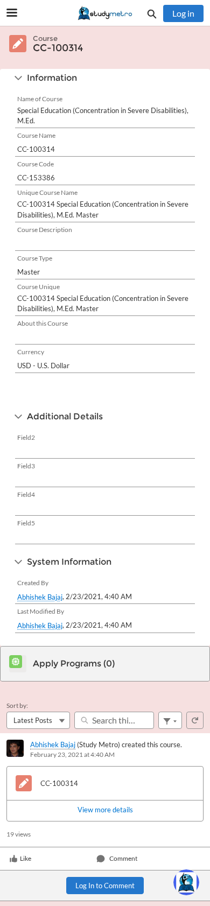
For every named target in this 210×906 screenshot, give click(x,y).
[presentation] (105, 810)
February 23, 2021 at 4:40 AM (72, 754)
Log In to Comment (105, 885)
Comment (123, 858)
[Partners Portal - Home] (105, 13)
